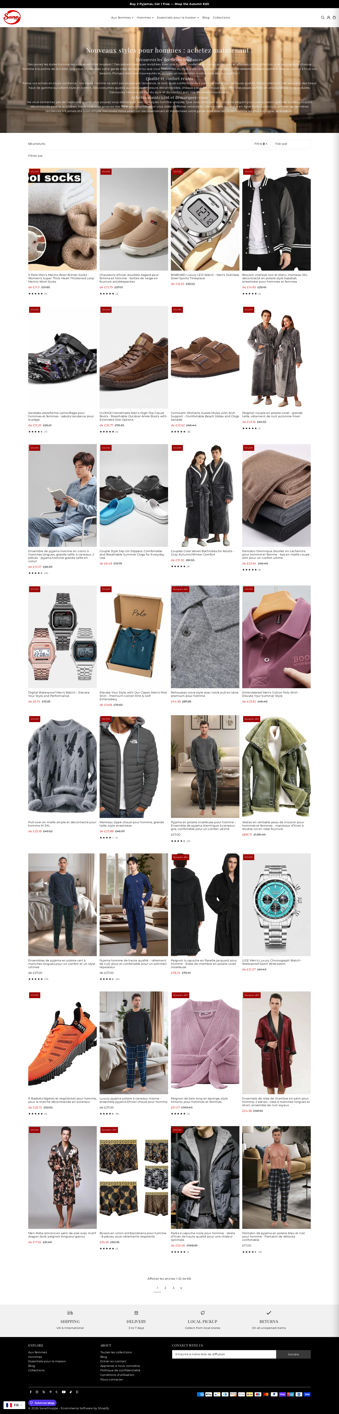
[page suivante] (181, 1288)
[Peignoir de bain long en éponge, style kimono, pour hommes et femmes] (205, 1042)
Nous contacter (111, 1379)
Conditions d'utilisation (117, 1375)
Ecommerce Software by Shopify (85, 1408)
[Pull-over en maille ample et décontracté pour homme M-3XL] (62, 766)
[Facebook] (30, 1392)
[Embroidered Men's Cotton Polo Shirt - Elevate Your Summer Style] (276, 636)
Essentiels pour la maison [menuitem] (176, 17)
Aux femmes (37, 1352)
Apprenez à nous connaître (120, 1366)
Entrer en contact (113, 1361)
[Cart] (334, 17)
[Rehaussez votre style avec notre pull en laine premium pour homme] (205, 636)
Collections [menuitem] (221, 17)
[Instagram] (37, 1392)
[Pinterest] (51, 1392)
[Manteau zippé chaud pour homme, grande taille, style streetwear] (134, 766)
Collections (36, 1370)
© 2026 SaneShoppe (43, 1408)
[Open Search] (322, 17)
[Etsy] (77, 1392)
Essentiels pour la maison (47, 1361)
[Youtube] (64, 1392)
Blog (31, 1366)
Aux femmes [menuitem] (121, 17)
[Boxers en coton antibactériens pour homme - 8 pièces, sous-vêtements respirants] (134, 1177)
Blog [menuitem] (205, 17)
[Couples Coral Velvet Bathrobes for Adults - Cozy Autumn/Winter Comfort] (205, 495)
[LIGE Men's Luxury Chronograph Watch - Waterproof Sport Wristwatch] (276, 904)
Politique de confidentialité (120, 1370)
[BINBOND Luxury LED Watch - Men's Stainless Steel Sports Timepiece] (205, 219)
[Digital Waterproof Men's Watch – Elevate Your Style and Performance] (62, 636)
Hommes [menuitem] (144, 17)
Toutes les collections (116, 1352)
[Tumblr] (57, 1392)
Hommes (35, 1357)
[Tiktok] (71, 1392)
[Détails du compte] (328, 17)
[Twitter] (43, 1392)
